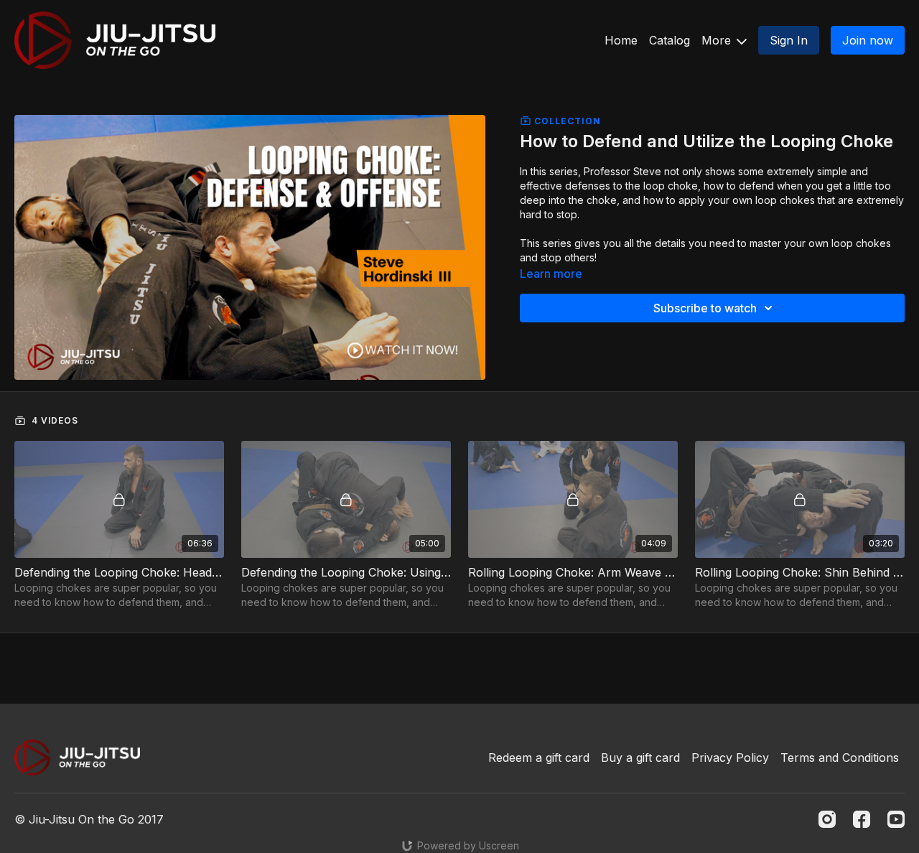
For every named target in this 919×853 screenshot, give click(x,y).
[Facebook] (861, 819)
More (717, 40)
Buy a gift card (640, 757)
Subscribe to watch (705, 308)
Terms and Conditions (839, 757)
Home (621, 40)
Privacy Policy (730, 757)
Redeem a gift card (538, 757)
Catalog (669, 40)
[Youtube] (896, 819)
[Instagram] (827, 819)
